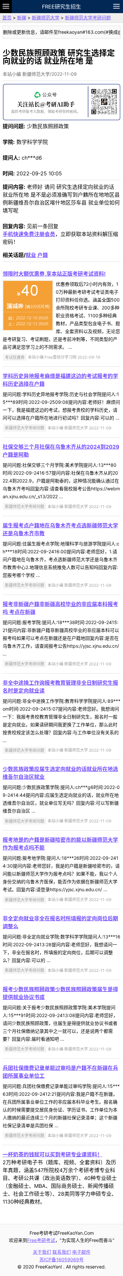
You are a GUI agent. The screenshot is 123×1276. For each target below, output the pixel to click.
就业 (31, 255)
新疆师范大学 (45, 17)
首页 (6, 17)
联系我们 (61, 1252)
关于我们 (42, 1252)
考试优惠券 (15, 357)
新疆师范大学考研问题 (88, 17)
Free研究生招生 (61, 6)
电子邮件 (81, 1252)
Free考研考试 (41, 1240)
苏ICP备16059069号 (61, 1259)
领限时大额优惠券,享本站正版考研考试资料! (54, 273)
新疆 (21, 17)
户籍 (42, 255)
